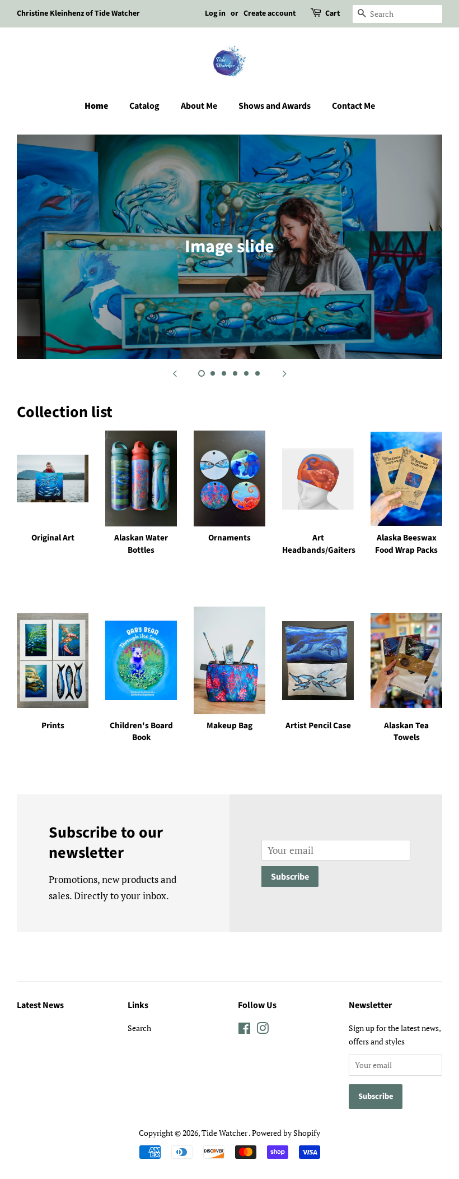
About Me (199, 106)
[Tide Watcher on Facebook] (244, 1030)
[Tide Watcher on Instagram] (262, 1030)
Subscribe (290, 877)
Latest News (40, 1005)
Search (139, 1028)
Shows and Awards (274, 106)
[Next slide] (284, 372)
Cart (332, 13)
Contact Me (353, 106)
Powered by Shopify (286, 1132)
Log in (215, 13)
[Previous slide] (174, 372)
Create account (269, 13)
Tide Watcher (225, 1132)
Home (96, 106)
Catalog (144, 106)
